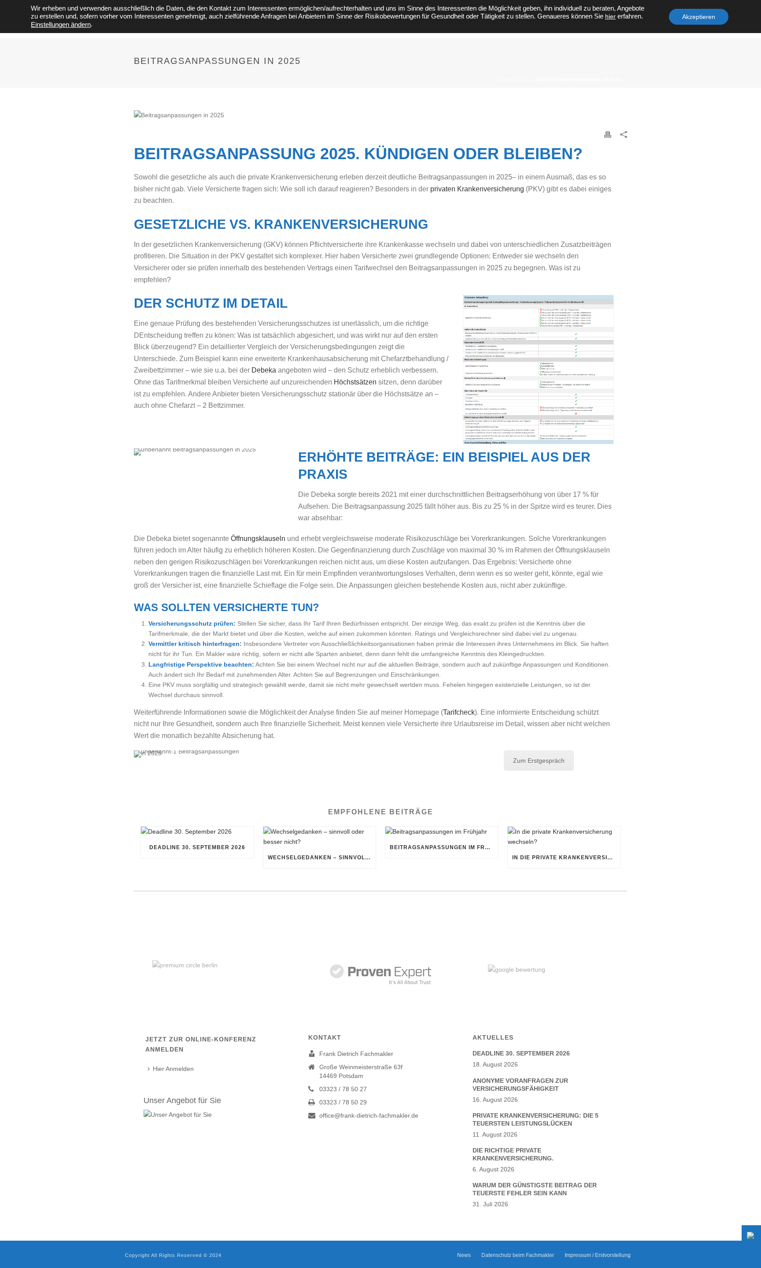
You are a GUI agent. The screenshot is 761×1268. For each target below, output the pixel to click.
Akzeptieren (698, 16)
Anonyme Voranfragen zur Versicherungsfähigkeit (520, 1084)
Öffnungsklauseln (258, 538)
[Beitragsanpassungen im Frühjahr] (441, 832)
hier (610, 16)
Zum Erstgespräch (539, 760)
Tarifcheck (459, 712)
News (464, 1255)
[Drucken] (607, 134)
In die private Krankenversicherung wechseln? (566, 857)
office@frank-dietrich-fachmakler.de (368, 1115)
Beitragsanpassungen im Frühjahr (444, 847)
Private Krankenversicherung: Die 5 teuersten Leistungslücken (535, 1119)
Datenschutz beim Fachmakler (517, 1255)
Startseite (513, 79)
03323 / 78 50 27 (343, 1089)
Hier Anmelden (173, 1068)
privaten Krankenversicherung (477, 189)
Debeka (263, 370)
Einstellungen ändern (61, 24)
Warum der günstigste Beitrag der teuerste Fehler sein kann (535, 1189)
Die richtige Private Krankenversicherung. (513, 1154)
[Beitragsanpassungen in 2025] (380, 115)
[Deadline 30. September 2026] (197, 832)
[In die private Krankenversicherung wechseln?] (564, 837)
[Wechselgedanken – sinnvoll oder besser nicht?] (319, 837)
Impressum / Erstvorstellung (598, 1255)
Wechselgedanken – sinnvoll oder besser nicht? (322, 857)
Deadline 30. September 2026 (197, 847)
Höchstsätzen (355, 382)
